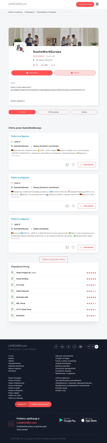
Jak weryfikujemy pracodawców (68, 380)
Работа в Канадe (15, 398)
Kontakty (12, 371)
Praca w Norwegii (15, 385)
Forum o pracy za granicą (65, 361)
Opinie (84, 112)
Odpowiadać (88, 165)
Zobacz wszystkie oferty (53, 259)
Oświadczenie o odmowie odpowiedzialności (73, 383)
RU (89, 346)
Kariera (11, 358)
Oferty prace (53, 112)
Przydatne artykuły (63, 371)
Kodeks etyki (60, 390)
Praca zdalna (13, 393)
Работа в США (14, 395)
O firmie (22, 112)
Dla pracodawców (85, 4)
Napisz (76, 73)
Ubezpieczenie (14, 363)
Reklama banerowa (16, 366)
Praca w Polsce (14, 380)
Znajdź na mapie (62, 358)
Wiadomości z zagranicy (65, 373)
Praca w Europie (14, 378)
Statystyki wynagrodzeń (65, 368)
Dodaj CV (21, 404)
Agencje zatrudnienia (64, 356)
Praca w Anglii (14, 388)
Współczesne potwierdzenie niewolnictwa (72, 385)
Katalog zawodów (62, 366)
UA (93, 346)
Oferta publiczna (62, 378)
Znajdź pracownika (63, 363)
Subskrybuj (33, 73)
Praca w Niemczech (16, 383)
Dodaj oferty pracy (40, 404)
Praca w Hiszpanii (15, 390)
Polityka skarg (61, 388)
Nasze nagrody (14, 368)
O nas (10, 356)
